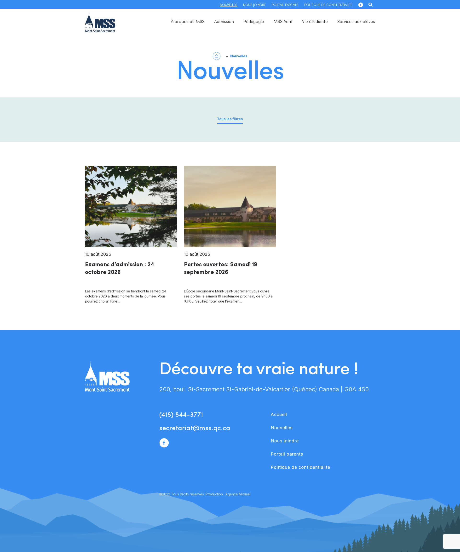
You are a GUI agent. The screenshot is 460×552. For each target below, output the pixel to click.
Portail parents (285, 5)
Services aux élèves (356, 22)
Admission (224, 22)
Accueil (279, 414)
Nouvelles (228, 5)
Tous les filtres (230, 119)
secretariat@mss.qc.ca (194, 428)
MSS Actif (283, 22)
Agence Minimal (237, 494)
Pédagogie (253, 22)
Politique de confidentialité (328, 5)
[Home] (217, 55)
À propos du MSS (188, 22)
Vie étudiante (315, 22)
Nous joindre (254, 5)
